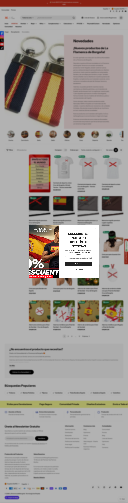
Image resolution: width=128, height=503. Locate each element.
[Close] (96, 228)
